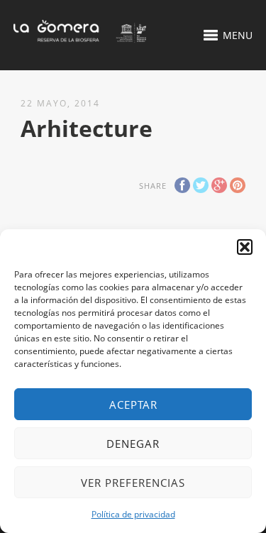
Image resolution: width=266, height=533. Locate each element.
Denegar (133, 443)
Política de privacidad (133, 514)
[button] (245, 247)
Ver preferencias (133, 483)
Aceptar (133, 404)
